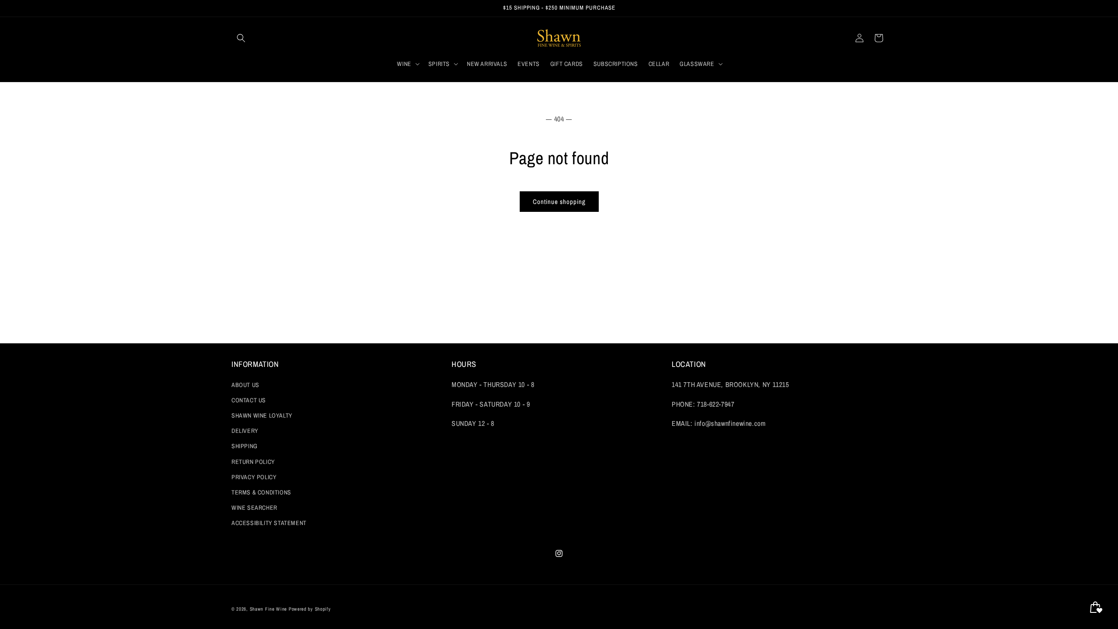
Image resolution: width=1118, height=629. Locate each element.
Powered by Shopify (310, 609)
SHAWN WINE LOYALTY (262, 415)
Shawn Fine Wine (268, 609)
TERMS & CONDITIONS (261, 492)
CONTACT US (248, 400)
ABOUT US (245, 385)
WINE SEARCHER (254, 507)
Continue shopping (559, 201)
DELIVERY (245, 431)
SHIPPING (244, 446)
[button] (241, 38)
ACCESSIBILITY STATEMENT (269, 523)
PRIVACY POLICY (253, 477)
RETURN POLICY (253, 462)
